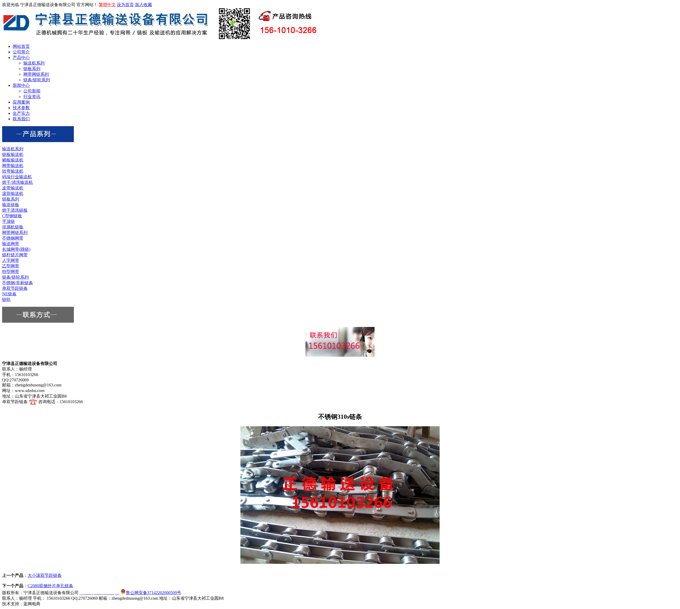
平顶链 (8, 221)
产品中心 (21, 57)
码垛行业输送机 (17, 176)
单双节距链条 (15, 288)
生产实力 (21, 113)
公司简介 (21, 52)
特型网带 (10, 271)
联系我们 (21, 119)
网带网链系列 (36, 74)
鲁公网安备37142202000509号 (153, 592)
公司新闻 (31, 91)
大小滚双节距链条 (45, 575)
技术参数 (21, 107)
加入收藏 (143, 4)
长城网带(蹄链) (16, 249)
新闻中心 (21, 85)
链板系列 (31, 68)
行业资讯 (31, 96)
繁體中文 (107, 4)
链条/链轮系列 (36, 80)
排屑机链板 (12, 227)
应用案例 (21, 102)
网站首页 (21, 46)
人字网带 (10, 260)
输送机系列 (34, 63)
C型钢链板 (12, 216)
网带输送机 (12, 165)
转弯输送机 (12, 171)
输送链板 (10, 204)
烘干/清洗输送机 (17, 182)
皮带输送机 (12, 188)
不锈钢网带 (12, 238)
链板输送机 (12, 154)
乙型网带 (10, 266)
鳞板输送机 (12, 160)
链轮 (6, 299)
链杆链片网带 (15, 255)
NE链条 (9, 294)
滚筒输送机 (12, 193)
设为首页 (125, 4)
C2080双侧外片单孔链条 (50, 586)
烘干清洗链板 (15, 210)
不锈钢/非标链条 (17, 282)
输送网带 (10, 243)
